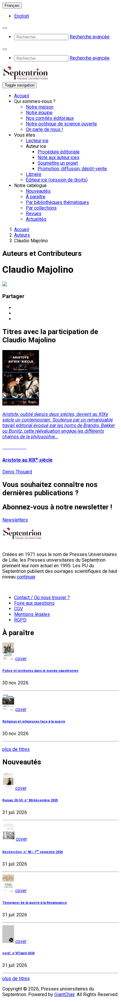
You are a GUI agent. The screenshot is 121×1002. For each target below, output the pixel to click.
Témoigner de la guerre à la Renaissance (34, 903)
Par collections (41, 208)
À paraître (36, 197)
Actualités (36, 219)
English (21, 16)
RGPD (20, 620)
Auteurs (22, 235)
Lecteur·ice (37, 140)
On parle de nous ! (44, 129)
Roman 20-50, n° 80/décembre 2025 (30, 800)
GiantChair (64, 994)
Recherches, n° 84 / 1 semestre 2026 (32, 852)
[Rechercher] (4, 28)
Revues (33, 213)
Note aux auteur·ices (58, 157)
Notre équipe (39, 112)
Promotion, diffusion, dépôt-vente (72, 168)
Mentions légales (32, 614)
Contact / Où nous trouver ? (42, 597)
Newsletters (15, 520)
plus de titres (16, 749)
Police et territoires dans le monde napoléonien (40, 671)
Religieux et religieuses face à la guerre (33, 721)
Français (12, 5)
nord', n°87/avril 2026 (18, 953)
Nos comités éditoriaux (50, 118)
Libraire (33, 174)
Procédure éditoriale (59, 152)
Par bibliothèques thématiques (57, 202)
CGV (18, 609)
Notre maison (39, 107)
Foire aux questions (34, 603)
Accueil (21, 96)
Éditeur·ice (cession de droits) (57, 180)
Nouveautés (38, 191)
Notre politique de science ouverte (61, 124)
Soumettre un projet (58, 163)
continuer (26, 577)
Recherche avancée (90, 37)
